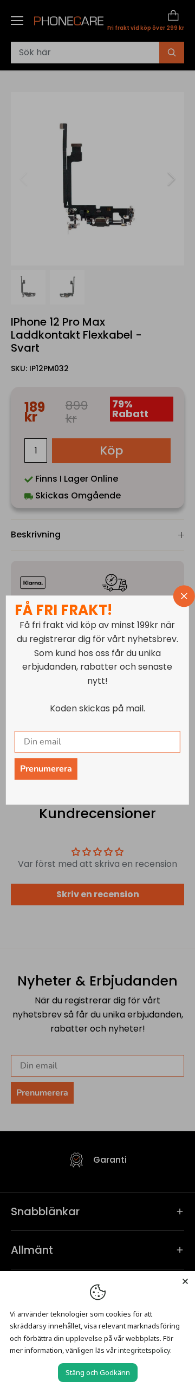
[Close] (185, 1280)
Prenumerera (46, 769)
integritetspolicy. (145, 1350)
